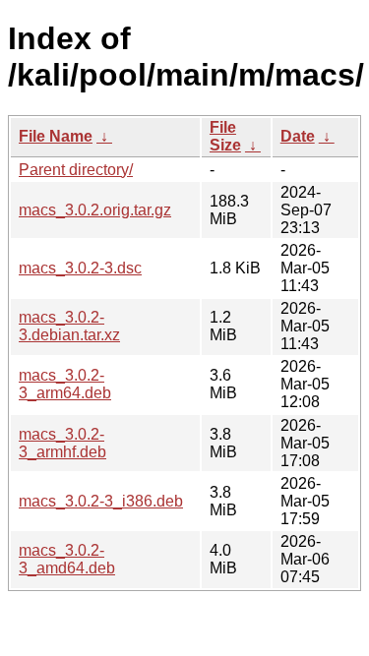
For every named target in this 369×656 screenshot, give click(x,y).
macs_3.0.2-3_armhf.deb (62, 443)
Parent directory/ (76, 169)
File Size (225, 136)
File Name (55, 136)
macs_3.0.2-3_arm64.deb (65, 384)
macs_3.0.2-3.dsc (80, 268)
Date (297, 136)
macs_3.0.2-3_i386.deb (101, 501)
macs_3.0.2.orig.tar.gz (95, 210)
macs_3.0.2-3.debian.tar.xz (69, 326)
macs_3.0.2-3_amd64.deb (67, 559)
